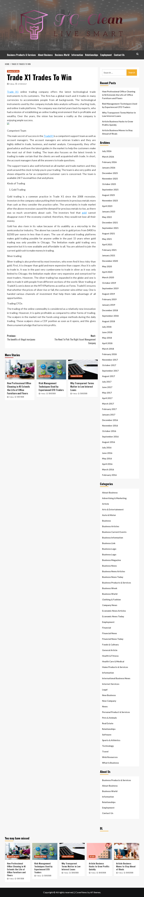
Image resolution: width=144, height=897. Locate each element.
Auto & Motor (109, 515)
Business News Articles (113, 571)
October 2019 (109, 283)
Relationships (91, 55)
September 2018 (110, 316)
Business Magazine (111, 560)
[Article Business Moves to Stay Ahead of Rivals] (126, 851)
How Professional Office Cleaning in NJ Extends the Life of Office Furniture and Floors (19, 388)
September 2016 (110, 436)
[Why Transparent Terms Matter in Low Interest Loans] (83, 369)
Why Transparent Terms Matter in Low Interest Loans (82, 386)
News (105, 706)
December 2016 (110, 420)
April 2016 (107, 464)
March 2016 (108, 469)
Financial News (109, 633)
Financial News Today (112, 639)
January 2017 (108, 414)
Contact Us (119, 55)
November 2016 (110, 425)
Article (105, 504)
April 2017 (107, 398)
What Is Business (110, 762)
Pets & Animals (109, 717)
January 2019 (108, 305)
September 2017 (110, 370)
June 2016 (107, 453)
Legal (104, 689)
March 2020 (108, 277)
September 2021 (110, 228)
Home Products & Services (115, 667)
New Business (109, 695)
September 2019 (110, 288)
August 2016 (108, 442)
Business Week (109, 588)
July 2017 (106, 381)
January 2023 (108, 211)
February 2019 (109, 299)
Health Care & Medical (113, 661)
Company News (109, 605)
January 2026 (108, 167)
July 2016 (106, 447)
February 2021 (109, 250)
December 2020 (110, 261)
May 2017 (107, 392)
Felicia (11, 84)
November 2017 (110, 359)
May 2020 (107, 266)
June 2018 (107, 332)
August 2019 (108, 294)
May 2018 (107, 337)
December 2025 (110, 173)
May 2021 (107, 239)
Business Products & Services (21, 55)
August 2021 (108, 233)
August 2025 (108, 195)
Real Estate (107, 723)
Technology (108, 746)
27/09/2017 (22, 84)
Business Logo (109, 549)
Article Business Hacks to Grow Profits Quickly (117, 123)
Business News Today (112, 577)
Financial (106, 627)
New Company (109, 701)
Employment (106, 55)
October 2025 (109, 184)
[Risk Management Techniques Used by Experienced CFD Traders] (51, 369)
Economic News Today (113, 616)
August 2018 (108, 321)
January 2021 (108, 255)
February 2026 (109, 162)
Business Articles (110, 526)
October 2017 (109, 365)
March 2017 (108, 403)
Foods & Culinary (110, 644)
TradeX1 (48, 135)
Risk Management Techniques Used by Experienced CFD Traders (51, 386)
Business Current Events (114, 532)
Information (77, 55)
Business (106, 520)
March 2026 (108, 156)
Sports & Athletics (111, 740)
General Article (13, 71)
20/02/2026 (102, 873)
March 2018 (108, 348)
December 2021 (110, 222)
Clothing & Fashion (111, 599)
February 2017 (109, 409)
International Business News (116, 678)
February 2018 (109, 354)
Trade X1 (13, 91)
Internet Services (110, 684)
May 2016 (107, 458)
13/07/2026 (20, 397)
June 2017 (107, 387)
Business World (62, 55)
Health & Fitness (110, 656)
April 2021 (107, 244)
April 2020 (107, 272)
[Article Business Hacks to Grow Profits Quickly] (99, 851)
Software (106, 734)
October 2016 (109, 431)
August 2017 (108, 376)
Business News (109, 565)
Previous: (21, 337)
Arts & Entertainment (113, 509)
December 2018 (110, 310)
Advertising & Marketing (114, 498)
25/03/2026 (52, 393)
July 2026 (106, 151)
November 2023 (110, 200)
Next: (75, 339)
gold (84, 212)
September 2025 (110, 189)
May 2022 (107, 217)
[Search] (137, 54)
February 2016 (109, 475)
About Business (45, 55)
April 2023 (107, 206)
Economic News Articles (114, 610)
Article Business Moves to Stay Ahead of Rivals (117, 132)
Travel (105, 751)
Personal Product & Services (116, 712)
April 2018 (107, 343)
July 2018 (106, 327)
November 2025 (110, 178)
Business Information (112, 537)
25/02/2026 (83, 393)
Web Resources (110, 757)
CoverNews (81, 892)
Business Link (108, 543)
